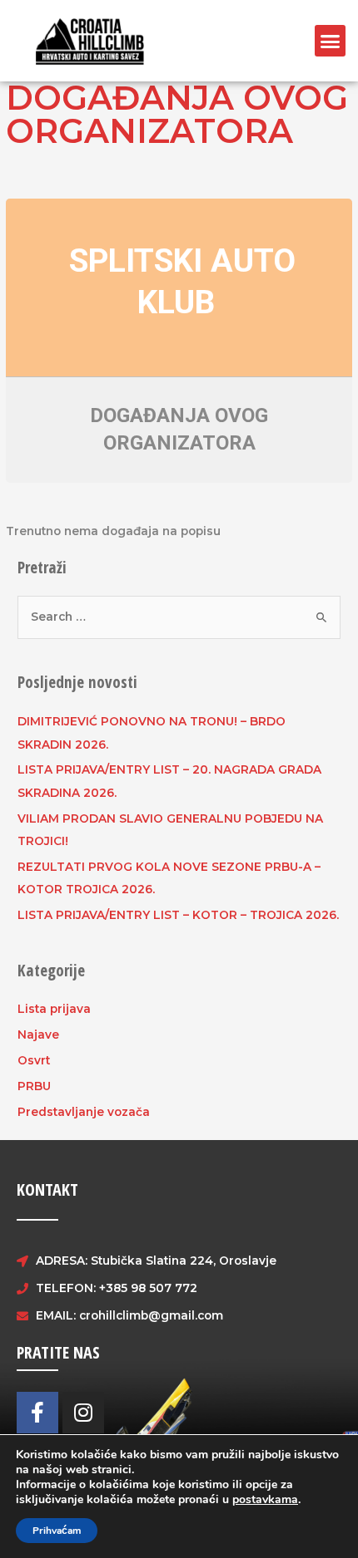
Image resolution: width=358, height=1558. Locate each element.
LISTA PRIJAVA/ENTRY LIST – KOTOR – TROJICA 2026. (178, 915)
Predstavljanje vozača (83, 1111)
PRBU (34, 1086)
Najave (38, 1034)
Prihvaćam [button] (56, 1530)
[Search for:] (179, 616)
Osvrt (33, 1060)
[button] (330, 41)
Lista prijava (54, 1008)
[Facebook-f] (37, 1412)
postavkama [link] (265, 1499)
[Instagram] (83, 1412)
